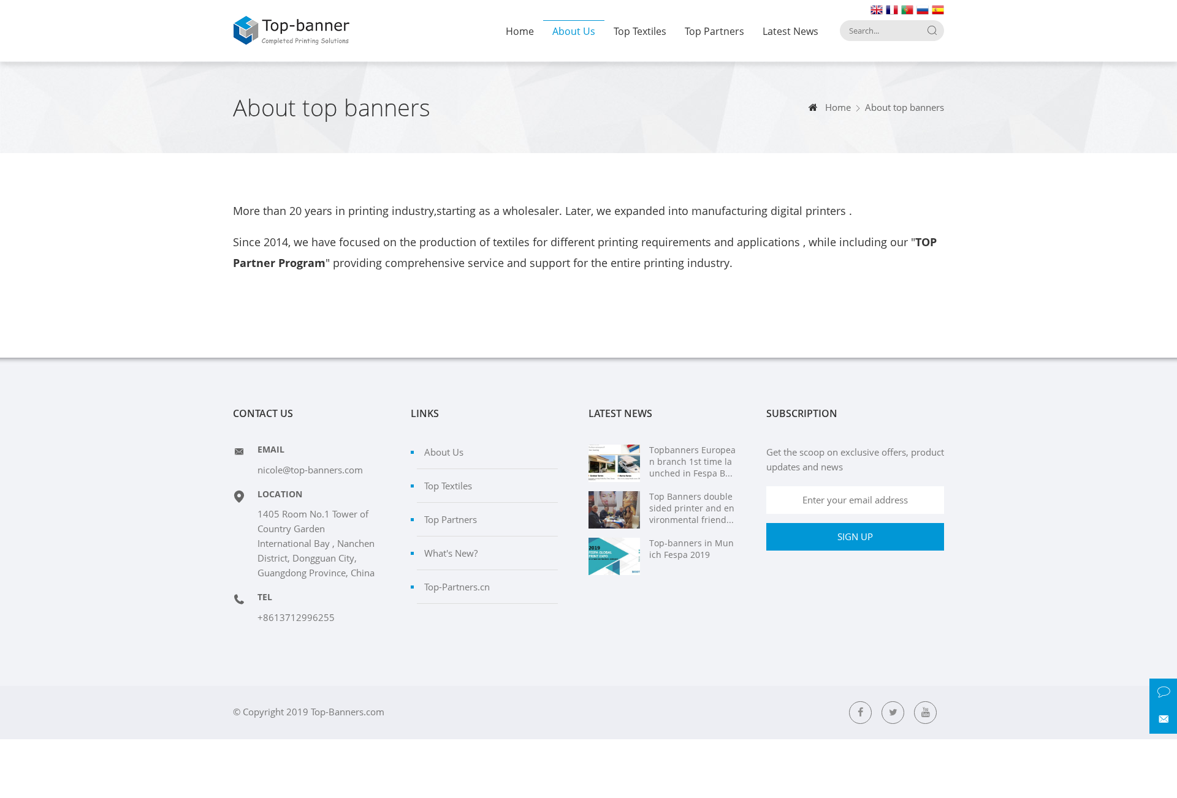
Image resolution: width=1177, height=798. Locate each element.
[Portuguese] (906, 8)
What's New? (451, 553)
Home (520, 31)
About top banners (904, 107)
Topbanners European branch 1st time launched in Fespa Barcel (692, 462)
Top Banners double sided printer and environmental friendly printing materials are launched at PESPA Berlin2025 (691, 508)
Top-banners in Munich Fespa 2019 (691, 549)
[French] (891, 8)
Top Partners (714, 31)
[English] (876, 8)
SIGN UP (855, 536)
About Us (573, 31)
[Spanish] (937, 8)
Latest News (790, 31)
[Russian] (922, 8)
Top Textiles (640, 31)
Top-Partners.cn (457, 587)
